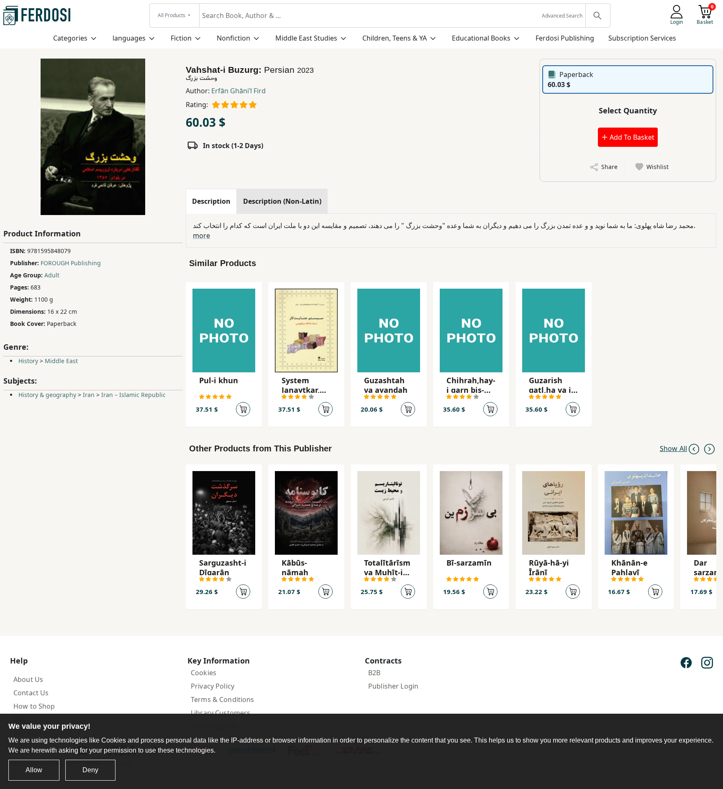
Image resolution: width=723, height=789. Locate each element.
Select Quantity (628, 110)
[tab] (211, 201)
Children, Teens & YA (394, 38)
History (28, 361)
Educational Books (481, 38)
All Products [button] (172, 15)
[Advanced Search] (597, 15)
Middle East (61, 361)
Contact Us (31, 692)
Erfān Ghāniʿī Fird (238, 90)
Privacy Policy (212, 686)
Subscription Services (642, 38)
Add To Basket (631, 137)
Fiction (181, 38)
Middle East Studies (306, 38)
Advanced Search (562, 15)
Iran (89, 395)
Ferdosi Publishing (565, 38)
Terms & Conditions (222, 699)
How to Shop (34, 706)
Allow (34, 770)
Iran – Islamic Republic (133, 395)
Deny (90, 770)
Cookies (203, 672)
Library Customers (220, 712)
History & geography (47, 395)
